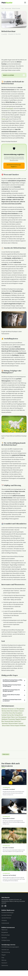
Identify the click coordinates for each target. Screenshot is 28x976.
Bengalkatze (20, 708)
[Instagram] (2, 906)
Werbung (3, 960)
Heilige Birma (18, 715)
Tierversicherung (5, 952)
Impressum (4, 962)
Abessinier (4, 708)
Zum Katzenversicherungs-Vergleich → (14, 165)
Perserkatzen (9, 108)
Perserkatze (11, 719)
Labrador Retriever (6, 917)
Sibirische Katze (12, 723)
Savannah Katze (9, 721)
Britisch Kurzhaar (5, 935)
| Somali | (20, 723)
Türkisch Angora (14, 725)
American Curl (12, 708)
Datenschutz (4, 965)
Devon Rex (12, 713)
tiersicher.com (5, 949)
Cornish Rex (5, 713)
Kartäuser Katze (6, 717)
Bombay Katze (6, 711)
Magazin (3, 955)
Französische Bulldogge (7, 912)
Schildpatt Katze (5, 940)
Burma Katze (14, 711)
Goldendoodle (5, 923)
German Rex (10, 715)
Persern (3, 119)
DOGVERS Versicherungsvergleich (10, 947)
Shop (2, 957)
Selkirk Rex (17, 721)
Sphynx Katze (5, 725)
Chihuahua (4, 920)
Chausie (21, 711)
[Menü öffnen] (25, 2)
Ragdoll (18, 719)
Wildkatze (23, 725)
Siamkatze (5, 723)
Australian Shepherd (6, 915)
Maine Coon (14, 717)
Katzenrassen (6, 754)
